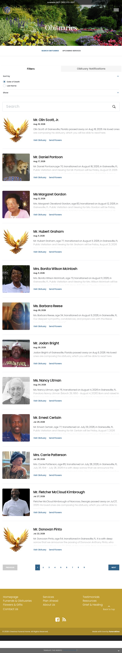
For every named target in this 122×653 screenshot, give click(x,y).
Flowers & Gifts (13, 605)
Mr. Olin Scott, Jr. (46, 120)
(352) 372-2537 (68, 2)
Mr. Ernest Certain (47, 417)
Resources (90, 601)
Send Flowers (55, 140)
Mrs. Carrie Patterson (49, 455)
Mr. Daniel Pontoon (48, 157)
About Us (49, 605)
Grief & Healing (93, 605)
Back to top (109, 609)
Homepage (10, 597)
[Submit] (114, 107)
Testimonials (91, 597)
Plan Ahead (50, 601)
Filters (31, 69)
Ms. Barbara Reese (47, 306)
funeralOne (114, 631)
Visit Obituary (39, 140)
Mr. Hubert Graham (48, 231)
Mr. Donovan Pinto (47, 529)
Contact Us (10, 609)
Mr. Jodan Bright (46, 343)
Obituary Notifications (91, 69)
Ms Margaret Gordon (49, 194)
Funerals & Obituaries (17, 601)
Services (48, 597)
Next (114, 567)
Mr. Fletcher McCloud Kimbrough (59, 492)
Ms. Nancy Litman (47, 380)
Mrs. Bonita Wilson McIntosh (55, 268)
